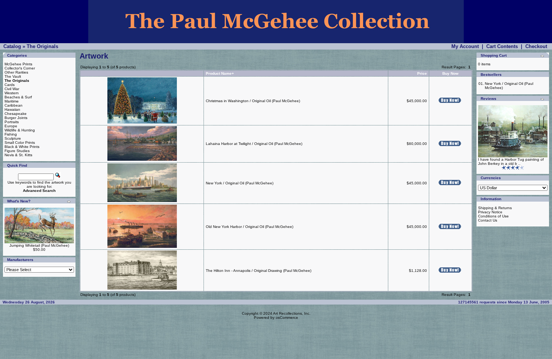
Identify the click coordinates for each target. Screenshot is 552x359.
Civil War (12, 89)
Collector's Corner (20, 68)
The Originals (42, 46)
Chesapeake (16, 114)
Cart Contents (502, 46)
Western (12, 93)
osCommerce (287, 317)
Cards (10, 85)
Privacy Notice (490, 212)
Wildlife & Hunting (20, 130)
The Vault (13, 76)
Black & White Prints (22, 147)
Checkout (536, 46)
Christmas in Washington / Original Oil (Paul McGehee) (253, 101)
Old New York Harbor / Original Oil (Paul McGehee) (249, 227)
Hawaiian (12, 109)
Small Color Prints (20, 142)
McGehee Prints (18, 64)
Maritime (12, 101)
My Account (465, 46)
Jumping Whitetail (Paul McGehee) (39, 245)
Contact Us (487, 220)
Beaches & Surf (18, 97)
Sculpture (13, 138)
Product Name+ (220, 73)
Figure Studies (17, 151)
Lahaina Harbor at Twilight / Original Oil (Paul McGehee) (254, 144)
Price (422, 73)
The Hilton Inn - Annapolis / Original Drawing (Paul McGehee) (258, 270)
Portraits (12, 122)
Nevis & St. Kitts (18, 155)
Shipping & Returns (495, 208)
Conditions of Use (493, 216)
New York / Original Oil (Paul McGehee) (239, 183)
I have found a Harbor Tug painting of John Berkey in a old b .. (511, 161)
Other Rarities (16, 72)
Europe (11, 126)
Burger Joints (16, 118)
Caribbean (14, 105)
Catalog (12, 46)
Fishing (11, 134)
